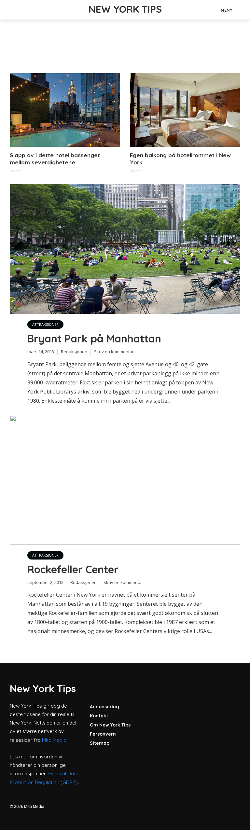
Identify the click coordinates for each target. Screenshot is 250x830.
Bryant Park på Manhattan (94, 338)
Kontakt (99, 716)
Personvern (103, 734)
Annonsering (104, 707)
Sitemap (99, 743)
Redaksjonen (74, 351)
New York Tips (125, 9)
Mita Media (54, 740)
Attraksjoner (45, 324)
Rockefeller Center (72, 569)
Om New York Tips (110, 725)
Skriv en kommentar (114, 351)
